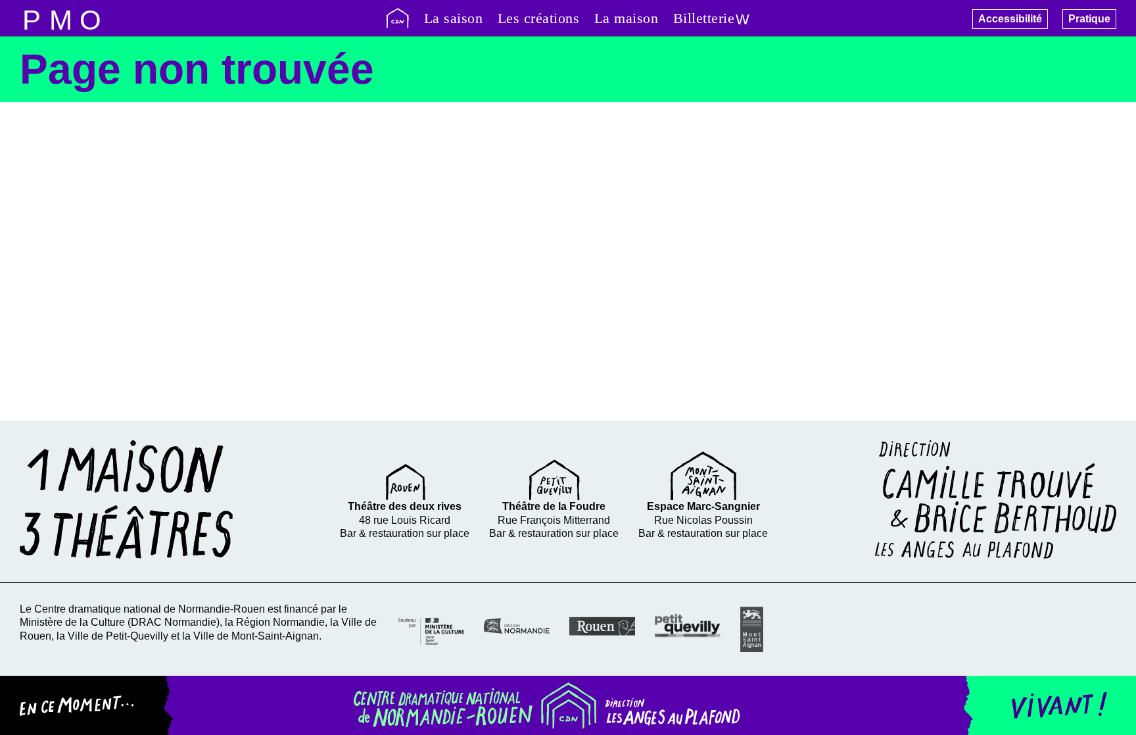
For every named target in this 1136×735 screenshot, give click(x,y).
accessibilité (90, 18)
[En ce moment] (86, 705)
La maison (626, 18)
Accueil (397, 18)
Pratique (1089, 18)
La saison (453, 18)
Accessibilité (1010, 18)
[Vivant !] (1049, 705)
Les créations (539, 18)
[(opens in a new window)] (431, 630)
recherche (60, 18)
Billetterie (704, 18)
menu (31, 18)
